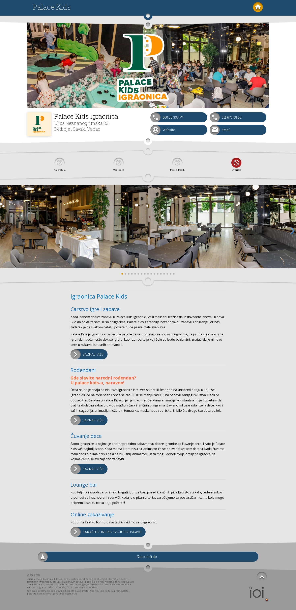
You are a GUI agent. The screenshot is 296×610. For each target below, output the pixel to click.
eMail (226, 130)
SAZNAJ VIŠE (93, 354)
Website (168, 130)
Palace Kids (52, 7)
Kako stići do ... (148, 556)
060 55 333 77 (172, 117)
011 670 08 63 (231, 117)
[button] (292, 231)
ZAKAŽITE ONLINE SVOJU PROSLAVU (112, 532)
